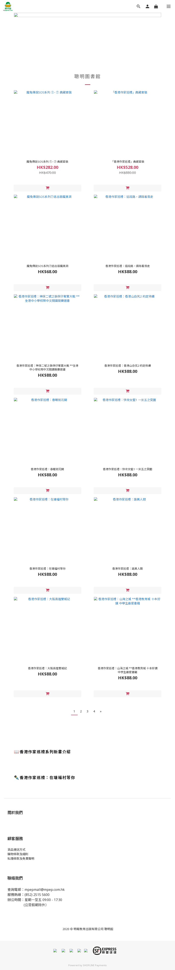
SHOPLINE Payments (95, 965)
